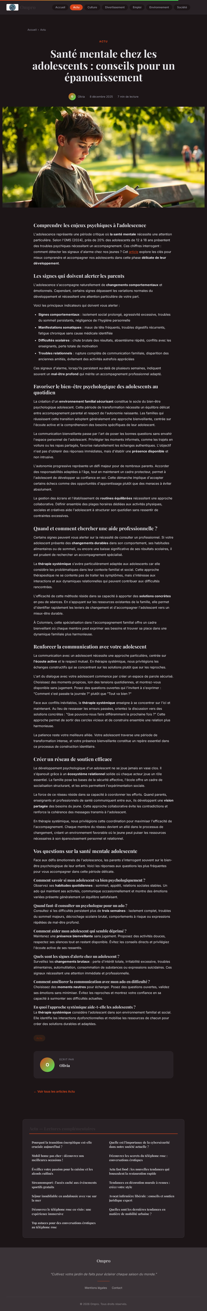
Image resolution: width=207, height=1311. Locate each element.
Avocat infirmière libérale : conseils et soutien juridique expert (141, 1198)
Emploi (137, 7)
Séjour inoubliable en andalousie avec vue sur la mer (64, 1198)
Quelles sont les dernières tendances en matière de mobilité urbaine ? (137, 1211)
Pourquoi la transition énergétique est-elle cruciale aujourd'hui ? (62, 1144)
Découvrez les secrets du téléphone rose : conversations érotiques (138, 1158)
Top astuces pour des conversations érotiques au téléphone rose (64, 1225)
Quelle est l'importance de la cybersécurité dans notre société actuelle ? (139, 1144)
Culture (92, 7)
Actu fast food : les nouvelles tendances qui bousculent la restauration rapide (139, 1171)
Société (182, 7)
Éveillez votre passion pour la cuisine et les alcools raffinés (62, 1171)
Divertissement (115, 7)
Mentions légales (96, 1287)
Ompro (28, 7)
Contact (117, 1287)
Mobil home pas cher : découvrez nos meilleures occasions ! (58, 1158)
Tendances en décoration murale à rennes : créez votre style (139, 1185)
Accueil (60, 7)
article (133, 252)
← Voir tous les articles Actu (54, 1091)
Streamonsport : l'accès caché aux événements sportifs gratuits (64, 1185)
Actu (76, 7)
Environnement (159, 7)
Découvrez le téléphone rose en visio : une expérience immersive (61, 1211)
